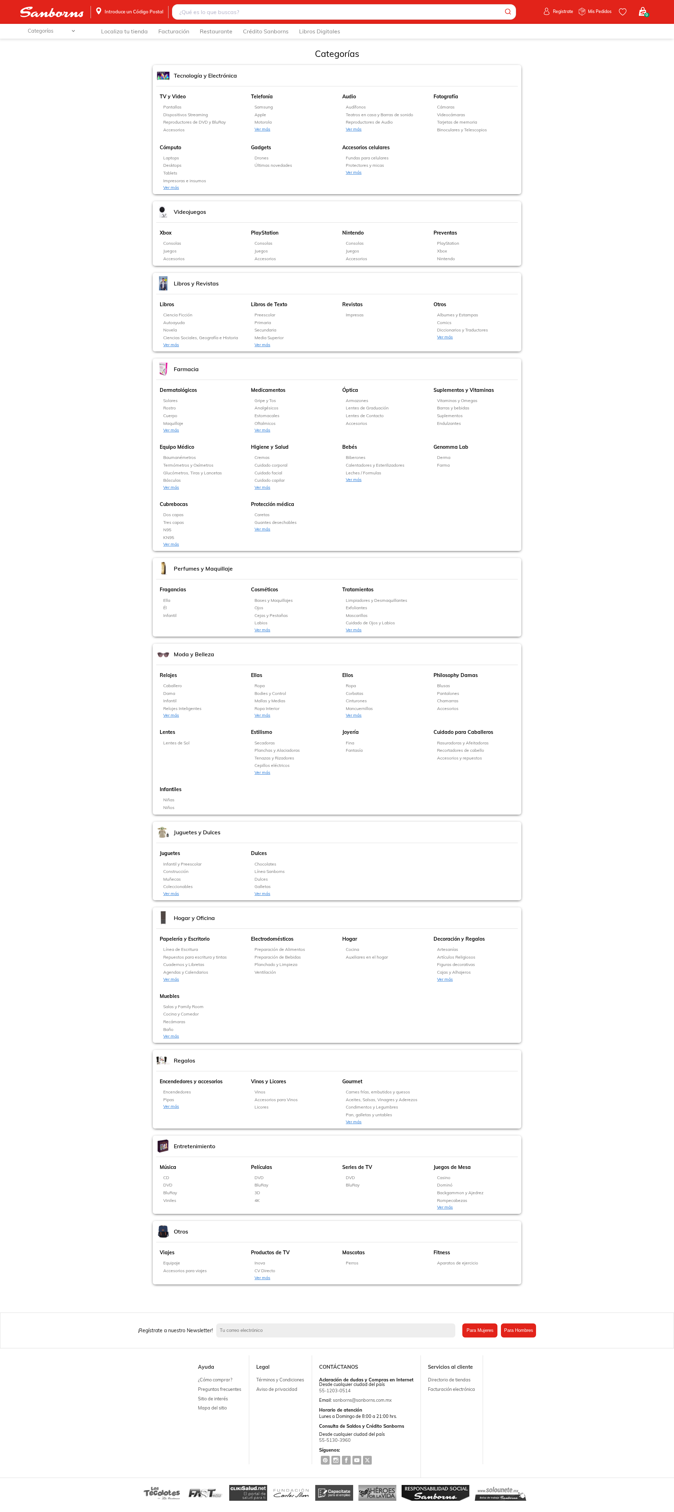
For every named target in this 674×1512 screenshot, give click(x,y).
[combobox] (344, 12)
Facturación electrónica (451, 1389)
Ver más (262, 129)
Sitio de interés (213, 1398)
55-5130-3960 (335, 1440)
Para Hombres (518, 1330)
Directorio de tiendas (449, 1379)
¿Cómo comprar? (215, 1379)
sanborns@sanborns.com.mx (362, 1400)
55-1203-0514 (335, 1390)
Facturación (173, 31)
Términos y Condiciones (280, 1379)
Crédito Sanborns (266, 31)
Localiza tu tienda (124, 31)
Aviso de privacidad (276, 1389)
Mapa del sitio (212, 1408)
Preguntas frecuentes (219, 1389)
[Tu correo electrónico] (337, 1330)
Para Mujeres (480, 1330)
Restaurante (216, 31)
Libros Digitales (319, 31)
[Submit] (507, 12)
